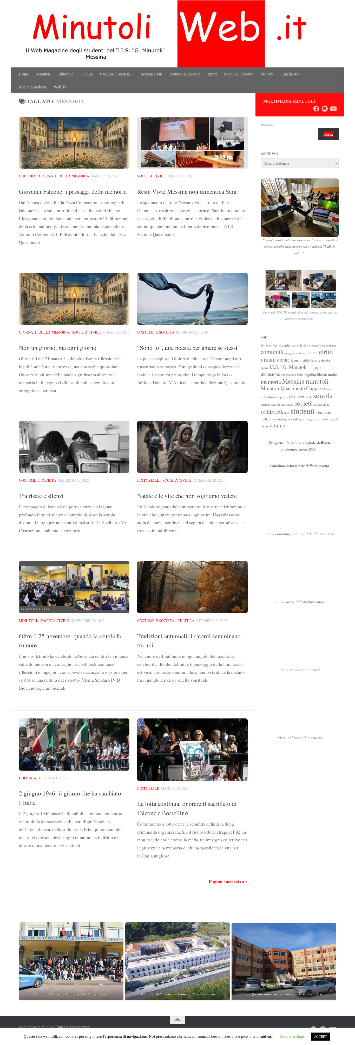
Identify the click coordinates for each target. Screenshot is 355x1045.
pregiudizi (296, 396)
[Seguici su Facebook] (316, 109)
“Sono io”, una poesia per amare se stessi (187, 347)
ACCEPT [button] (320, 1036)
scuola (323, 395)
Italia (300, 374)
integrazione (288, 374)
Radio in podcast (32, 86)
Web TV (281, 312)
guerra (264, 368)
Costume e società (115, 74)
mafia (332, 374)
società (303, 403)
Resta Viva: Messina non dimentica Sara (186, 191)
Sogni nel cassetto (238, 74)
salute (308, 397)
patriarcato (272, 397)
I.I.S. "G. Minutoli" (288, 366)
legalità (310, 374)
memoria (271, 381)
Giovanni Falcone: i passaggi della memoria (73, 191)
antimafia (302, 345)
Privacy (267, 74)
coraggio (289, 353)
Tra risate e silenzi (41, 496)
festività (324, 360)
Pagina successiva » (228, 881)
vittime (277, 425)
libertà (322, 374)
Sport (212, 74)
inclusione (270, 374)
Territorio (323, 412)
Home (24, 74)
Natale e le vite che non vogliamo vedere (187, 496)
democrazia (302, 353)
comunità (272, 352)
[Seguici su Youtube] (333, 109)
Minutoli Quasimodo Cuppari (292, 388)
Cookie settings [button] (292, 1036)
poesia (284, 397)
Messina (293, 380)
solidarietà (272, 411)
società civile (321, 404)
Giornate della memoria (64, 176)
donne (283, 359)
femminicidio (300, 360)
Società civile (152, 74)
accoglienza (287, 345)
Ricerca (267, 124)
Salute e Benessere (185, 74)
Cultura (87, 74)
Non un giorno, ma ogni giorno (57, 347)
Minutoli (43, 74)
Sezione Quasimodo (282, 404)
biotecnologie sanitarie (322, 345)
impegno (316, 367)
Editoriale (65, 74)
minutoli (317, 380)
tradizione (268, 419)
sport (287, 412)
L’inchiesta (289, 74)
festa (314, 360)
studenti (303, 411)
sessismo (265, 404)
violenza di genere (306, 418)
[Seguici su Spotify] (324, 109)
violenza (283, 418)
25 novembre (269, 345)
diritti (314, 352)
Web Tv (60, 86)
